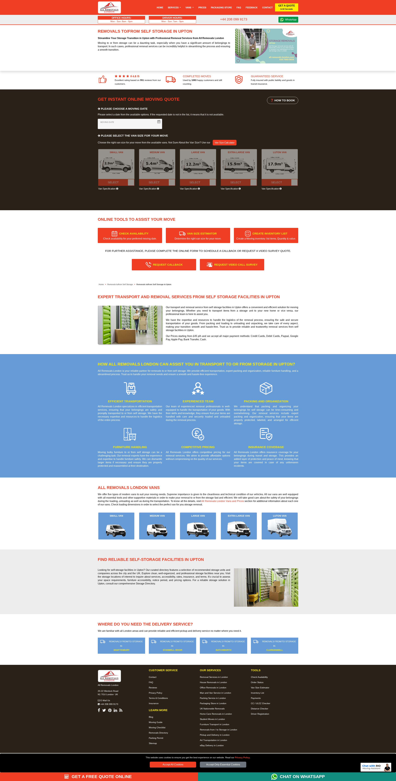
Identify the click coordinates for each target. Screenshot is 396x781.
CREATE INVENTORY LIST (266, 236)
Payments (256, 698)
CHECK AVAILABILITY (130, 236)
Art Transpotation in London (213, 740)
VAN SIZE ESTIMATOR (198, 236)
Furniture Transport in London (214, 724)
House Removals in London (213, 682)
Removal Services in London (214, 677)
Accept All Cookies (173, 764)
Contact (267, 7)
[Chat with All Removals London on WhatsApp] (275, 777)
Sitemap (153, 743)
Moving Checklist (157, 727)
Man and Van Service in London (215, 693)
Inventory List (257, 693)
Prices (202, 7)
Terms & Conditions (158, 698)
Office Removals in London (213, 687)
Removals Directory (158, 733)
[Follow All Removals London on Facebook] (99, 711)
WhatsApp (291, 19)
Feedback (252, 7)
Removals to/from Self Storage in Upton (153, 284)
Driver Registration (260, 714)
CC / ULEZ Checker (260, 703)
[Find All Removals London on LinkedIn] (115, 711)
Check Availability (259, 677)
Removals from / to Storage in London (218, 729)
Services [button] (173, 7)
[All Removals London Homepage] (109, 7)
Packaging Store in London (213, 703)
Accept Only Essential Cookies (223, 764)
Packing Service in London (213, 698)
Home (160, 7)
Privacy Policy (242, 757)
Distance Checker (259, 708)
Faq (239, 7)
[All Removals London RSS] (120, 711)
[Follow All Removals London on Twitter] (104, 711)
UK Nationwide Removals (212, 708)
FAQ (151, 682)
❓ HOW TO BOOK (282, 100)
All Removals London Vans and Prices (222, 501)
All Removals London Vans (129, 487)
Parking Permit (156, 738)
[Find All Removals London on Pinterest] (110, 711)
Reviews (153, 687)
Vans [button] (188, 7)
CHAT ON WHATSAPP (302, 776)
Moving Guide (155, 722)
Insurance (154, 703)
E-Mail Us (105, 700)
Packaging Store (221, 7)
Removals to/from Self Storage (120, 284)
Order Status (257, 682)
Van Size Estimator (260, 687)
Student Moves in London (212, 719)
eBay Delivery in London (212, 745)
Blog (151, 717)
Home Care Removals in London (216, 714)
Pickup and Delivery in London (215, 735)
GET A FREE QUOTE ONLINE (101, 776)
